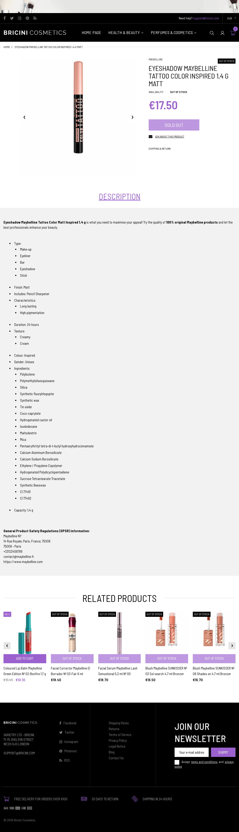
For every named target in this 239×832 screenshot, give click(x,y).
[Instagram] (19, 18)
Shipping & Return (160, 148)
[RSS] (34, 18)
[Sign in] (222, 32)
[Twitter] (12, 18)
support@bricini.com (206, 18)
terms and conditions (204, 762)
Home (7, 46)
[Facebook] (5, 18)
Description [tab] (120, 196)
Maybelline (156, 59)
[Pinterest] (27, 18)
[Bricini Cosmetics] (36, 32)
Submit (223, 752)
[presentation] (7, 645)
